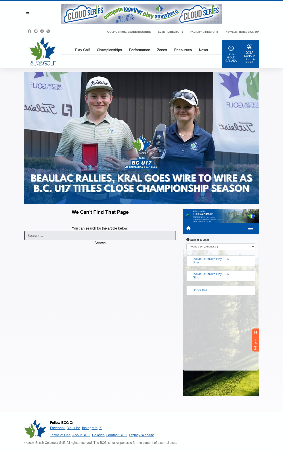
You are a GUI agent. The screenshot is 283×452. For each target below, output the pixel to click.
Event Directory (170, 32)
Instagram (90, 427)
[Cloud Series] (141, 14)
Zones (162, 49)
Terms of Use (60, 434)
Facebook (57, 427)
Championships (109, 49)
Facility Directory (204, 32)
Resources (183, 49)
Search (100, 242)
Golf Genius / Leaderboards (129, 32)
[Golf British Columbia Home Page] (42, 51)
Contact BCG (116, 434)
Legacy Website (141, 434)
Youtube (73, 427)
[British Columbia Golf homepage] (35, 428)
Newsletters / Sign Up (242, 32)
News (203, 49)
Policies (98, 434)
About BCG (81, 434)
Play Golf (82, 49)
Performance (139, 49)
